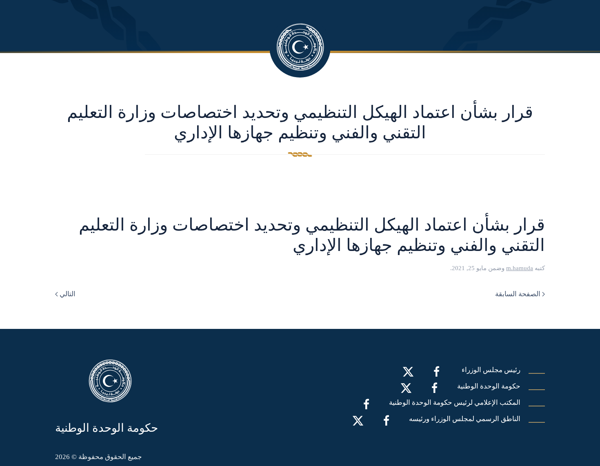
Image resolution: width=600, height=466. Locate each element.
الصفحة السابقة (517, 294)
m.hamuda (519, 268)
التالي (68, 294)
